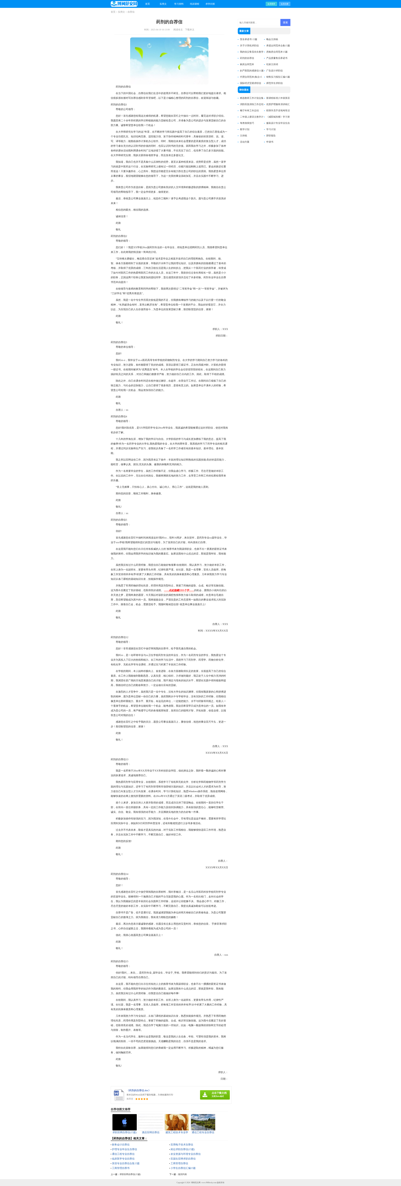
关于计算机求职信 (249, 45)
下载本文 (189, 29)
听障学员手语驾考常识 (278, 110)
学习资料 (179, 4)
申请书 (269, 142)
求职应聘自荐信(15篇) (130, 1174)
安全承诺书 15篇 (248, 39)
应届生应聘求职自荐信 (183, 1158)
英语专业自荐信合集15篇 (126, 1163)
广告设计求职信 (274, 70)
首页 (147, 4)
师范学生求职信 (274, 83)
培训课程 (194, 4)
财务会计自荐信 (121, 1144)
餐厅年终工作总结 (249, 110)
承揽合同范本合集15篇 (278, 45)
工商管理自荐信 (179, 1163)
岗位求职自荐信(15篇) (183, 1149)
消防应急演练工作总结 (251, 104)
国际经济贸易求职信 (250, 83)
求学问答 (210, 4)
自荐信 (131, 12)
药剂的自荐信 (247, 58)
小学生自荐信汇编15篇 (183, 1168)
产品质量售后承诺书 (276, 58)
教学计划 (244, 129)
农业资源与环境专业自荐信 (186, 1154)
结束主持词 (272, 64)
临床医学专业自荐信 (123, 1158)
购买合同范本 (247, 64)
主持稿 (243, 135)
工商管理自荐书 (121, 1168)
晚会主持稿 (272, 39)
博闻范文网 (195, 1182)
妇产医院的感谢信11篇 (252, 70)
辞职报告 (271, 135)
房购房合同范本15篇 (277, 52)
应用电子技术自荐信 (182, 1144)
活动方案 (244, 142)
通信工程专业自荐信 (123, 1154)
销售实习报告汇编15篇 (278, 77)
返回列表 (182, 1174)
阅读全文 (178, 29)
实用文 (163, 4)
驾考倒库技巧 (247, 123)
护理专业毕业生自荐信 (124, 1149)
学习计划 (271, 129)
